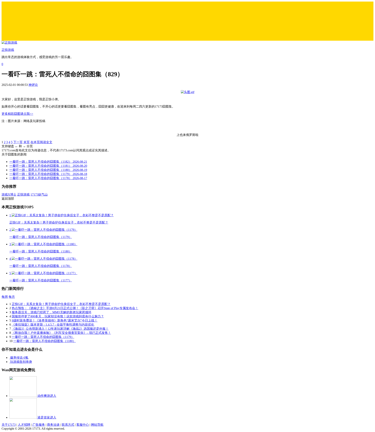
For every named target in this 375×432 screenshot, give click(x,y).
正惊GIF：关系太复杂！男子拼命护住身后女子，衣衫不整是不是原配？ (61, 304)
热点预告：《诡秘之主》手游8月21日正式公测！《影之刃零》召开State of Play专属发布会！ (75, 308)
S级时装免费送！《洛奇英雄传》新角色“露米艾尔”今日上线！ (54, 320)
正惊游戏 (23, 194)
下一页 (18, 142)
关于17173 (9, 424)
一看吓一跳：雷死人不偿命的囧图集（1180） (44, 341)
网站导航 (97, 424)
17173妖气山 (39, 194)
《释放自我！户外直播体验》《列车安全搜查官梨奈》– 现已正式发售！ (61, 332)
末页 (26, 142)
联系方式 (68, 424)
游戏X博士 (9, 194)
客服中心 (82, 424)
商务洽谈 (53, 424)
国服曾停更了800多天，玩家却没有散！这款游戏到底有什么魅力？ (58, 316)
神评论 (33, 84)
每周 (5, 296)
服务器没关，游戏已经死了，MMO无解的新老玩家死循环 (51, 312)
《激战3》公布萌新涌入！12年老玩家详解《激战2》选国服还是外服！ (60, 328)
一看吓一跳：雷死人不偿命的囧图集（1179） (43, 337)
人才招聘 (24, 424)
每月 (12, 296)
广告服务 (38, 424)
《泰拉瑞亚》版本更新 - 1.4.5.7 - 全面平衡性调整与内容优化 (53, 324)
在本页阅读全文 (41, 142)
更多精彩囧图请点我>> (17, 113)
